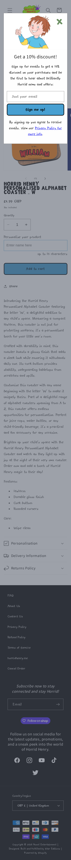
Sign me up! (35, 109)
